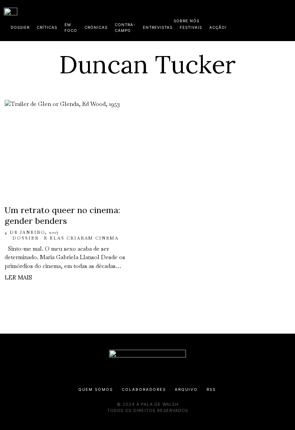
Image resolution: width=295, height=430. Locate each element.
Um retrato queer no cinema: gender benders (62, 216)
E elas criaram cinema (81, 238)
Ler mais (18, 277)
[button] (287, 20)
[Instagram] (241, 19)
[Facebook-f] (217, 19)
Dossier (25, 238)
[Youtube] (266, 19)
